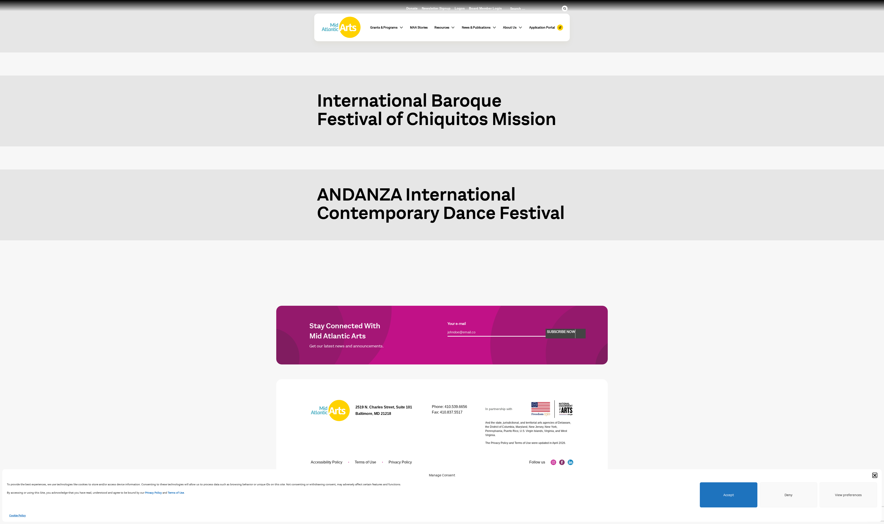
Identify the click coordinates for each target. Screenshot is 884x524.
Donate (412, 8)
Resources (441, 27)
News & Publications (476, 27)
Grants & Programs (384, 27)
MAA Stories (419, 27)
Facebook (562, 462)
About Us (510, 27)
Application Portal (542, 27)
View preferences (848, 495)
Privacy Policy (153, 492)
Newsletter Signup (436, 8)
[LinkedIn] (570, 462)
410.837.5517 (451, 412)
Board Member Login (485, 8)
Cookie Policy (17, 515)
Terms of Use (176, 492)
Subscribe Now (561, 332)
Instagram (553, 462)
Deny (788, 495)
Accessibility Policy (326, 462)
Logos (460, 8)
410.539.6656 (456, 407)
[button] (874, 475)
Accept (728, 495)
